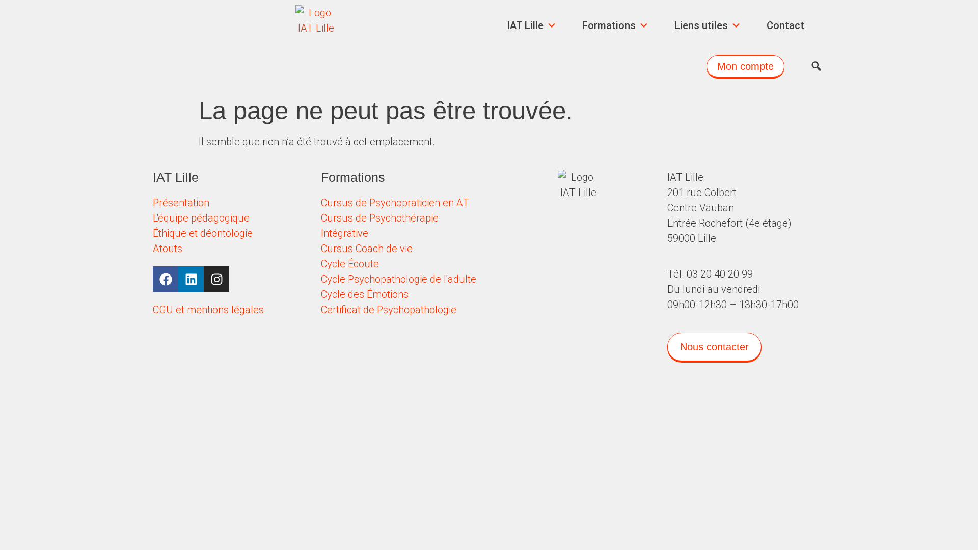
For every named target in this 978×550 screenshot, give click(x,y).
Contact (785, 25)
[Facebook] (165, 279)
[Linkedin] (191, 279)
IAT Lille (525, 25)
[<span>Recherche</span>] (816, 66)
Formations (609, 25)
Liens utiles (701, 25)
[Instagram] (216, 279)
